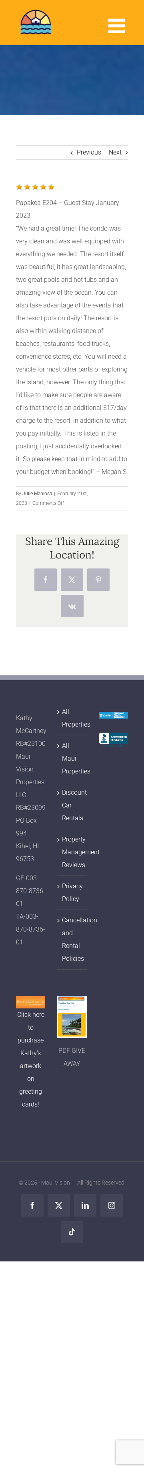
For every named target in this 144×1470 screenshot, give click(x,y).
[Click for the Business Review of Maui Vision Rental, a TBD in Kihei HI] (113, 739)
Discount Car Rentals (72, 805)
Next (115, 152)
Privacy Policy (72, 892)
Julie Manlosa (37, 493)
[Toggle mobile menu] (118, 26)
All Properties (72, 718)
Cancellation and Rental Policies (72, 939)
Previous (89, 152)
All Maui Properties (72, 758)
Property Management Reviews (72, 852)
